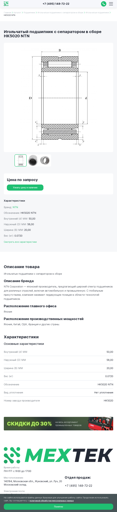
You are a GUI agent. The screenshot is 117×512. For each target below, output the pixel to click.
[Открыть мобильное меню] (110, 4)
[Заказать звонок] (103, 4)
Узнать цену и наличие (25, 187)
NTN (15, 207)
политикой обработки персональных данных (52, 500)
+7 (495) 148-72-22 (56, 3)
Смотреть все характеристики (20, 242)
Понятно (58, 506)
